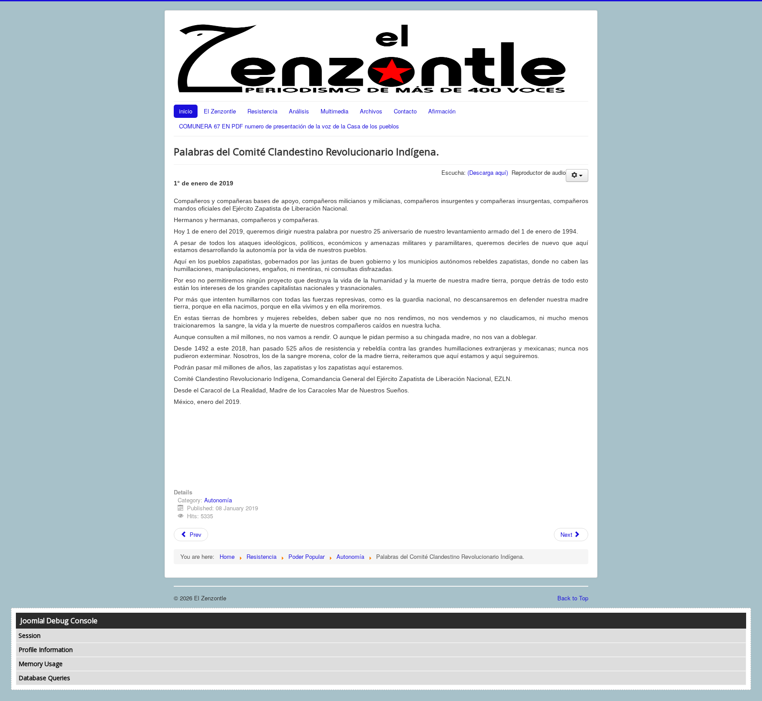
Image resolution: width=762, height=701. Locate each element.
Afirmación (442, 111)
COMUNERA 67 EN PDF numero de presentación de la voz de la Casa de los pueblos (289, 126)
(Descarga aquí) (487, 172)
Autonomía (218, 500)
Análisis (299, 111)
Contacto (405, 111)
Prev (195, 534)
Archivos (371, 111)
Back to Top (572, 598)
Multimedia (334, 111)
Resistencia (262, 111)
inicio (185, 111)
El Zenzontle (220, 111)
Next (567, 534)
